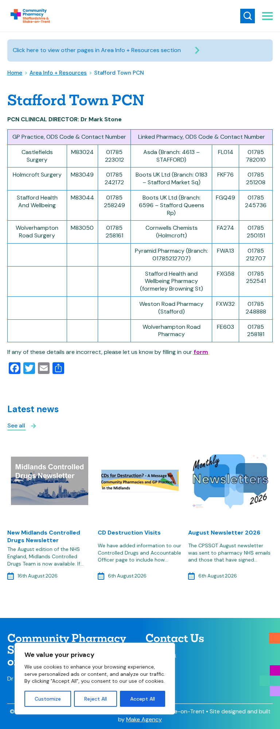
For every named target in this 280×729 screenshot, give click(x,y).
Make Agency (144, 719)
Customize (48, 698)
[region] (95, 678)
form (201, 352)
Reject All (95, 698)
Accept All (142, 698)
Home (14, 72)
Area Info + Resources (58, 72)
